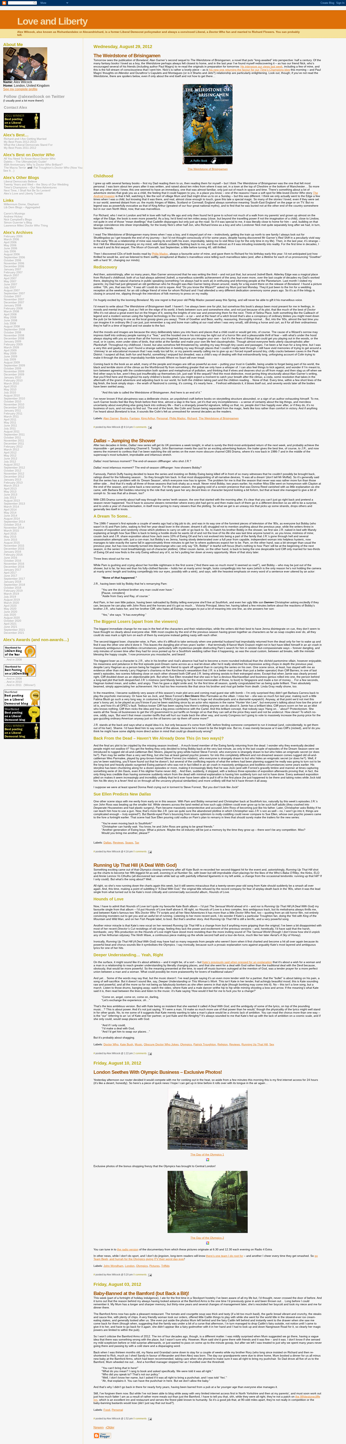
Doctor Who (111, 1044)
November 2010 (14, 404)
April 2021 (10, 623)
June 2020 (10, 611)
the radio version (127, 1249)
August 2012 (12, 464)
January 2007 (12, 269)
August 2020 (12, 617)
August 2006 (12, 254)
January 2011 (12, 410)
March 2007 (11, 275)
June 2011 (10, 425)
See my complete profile (20, 89)
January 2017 (12, 569)
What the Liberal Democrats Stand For (28, 144)
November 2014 (14, 527)
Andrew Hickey (13, 216)
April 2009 (10, 350)
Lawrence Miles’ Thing (26, 225)
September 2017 (14, 578)
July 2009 (10, 359)
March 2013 (11, 485)
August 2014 (12, 518)
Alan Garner (111, 418)
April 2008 (10, 314)
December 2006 (14, 266)
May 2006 (10, 245)
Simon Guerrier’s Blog (18, 222)
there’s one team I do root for (224, 1255)
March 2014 (11, 506)
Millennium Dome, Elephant (21, 204)
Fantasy (135, 418)
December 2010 (14, 407)
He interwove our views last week (261, 66)
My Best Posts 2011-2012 (20, 147)
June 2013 (10, 494)
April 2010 (10, 386)
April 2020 (10, 605)
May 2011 (10, 422)
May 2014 (10, 512)
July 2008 (10, 323)
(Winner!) (29, 685)
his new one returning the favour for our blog (249, 69)
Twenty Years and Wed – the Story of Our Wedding (36, 184)
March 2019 (11, 593)
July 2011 (10, 428)
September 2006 (14, 257)
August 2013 (12, 500)
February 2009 (13, 344)
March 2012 (11, 449)
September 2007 (14, 293)
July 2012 (10, 461)
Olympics (186, 1044)
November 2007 (14, 299)
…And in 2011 (13, 685)
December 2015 (14, 548)
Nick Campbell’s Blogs (18, 219)
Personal (162, 418)
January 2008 (12, 305)
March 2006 (11, 239)
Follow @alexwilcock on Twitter (34, 96)
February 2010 (13, 380)
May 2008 (10, 317)
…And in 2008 (13, 659)
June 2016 (10, 557)
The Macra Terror (15, 167)
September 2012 (14, 467)
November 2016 (14, 563)
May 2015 (10, 536)
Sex (271, 1044)
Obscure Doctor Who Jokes (161, 1044)
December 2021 (14, 632)
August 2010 (12, 395)
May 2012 (10, 455)
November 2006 (14, 263)
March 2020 (11, 602)
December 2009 (14, 374)
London (130, 1265)
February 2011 (13, 413)
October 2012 (12, 470)
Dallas (107, 842)
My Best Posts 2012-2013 (20, 141)
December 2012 (14, 476)
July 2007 (10, 287)
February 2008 (13, 308)
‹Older (110, 1427)
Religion (222, 1044)
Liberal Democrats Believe (20, 181)
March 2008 (11, 311)
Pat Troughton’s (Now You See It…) (42, 169)
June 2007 (10, 284)
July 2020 (10, 614)
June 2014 (10, 515)
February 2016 (13, 554)
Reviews (118, 842)
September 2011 (14, 434)
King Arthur (148, 418)
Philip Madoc (160, 253)
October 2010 (12, 401)
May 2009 (10, 353)
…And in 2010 (13, 681)
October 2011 (12, 437)
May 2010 (10, 389)
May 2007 (10, 281)
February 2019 (13, 590)
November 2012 (14, 473)
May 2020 (10, 608)
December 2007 (14, 302)
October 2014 (12, 524)
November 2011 (14, 440)
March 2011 (11, 416)
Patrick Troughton (204, 1044)
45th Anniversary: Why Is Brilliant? (33, 164)
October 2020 (12, 620)
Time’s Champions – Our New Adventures (30, 187)
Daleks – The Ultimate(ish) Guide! (25, 161)
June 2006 (10, 248)
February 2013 (13, 482)
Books (124, 418)
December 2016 (14, 566)
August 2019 (12, 599)
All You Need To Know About (29, 158)
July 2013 (10, 497)
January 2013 (12, 479)
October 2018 (12, 587)
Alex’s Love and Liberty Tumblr (23, 193)
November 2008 (14, 335)
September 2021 (14, 629)
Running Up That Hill (254, 1044)
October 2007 (12, 296)
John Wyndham (113, 1265)
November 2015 (14, 545)
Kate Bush (126, 1044)
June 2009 (10, 356)
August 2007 (12, 290)
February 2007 (13, 272)
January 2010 (12, 377)
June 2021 (10, 626)
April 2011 (10, 419)
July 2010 (10, 392)
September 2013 (14, 503)
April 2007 (10, 278)
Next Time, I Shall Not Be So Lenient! (27, 190)
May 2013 (10, 491)
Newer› (99, 1427)
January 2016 (12, 551)
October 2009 (12, 368)
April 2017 (10, 572)
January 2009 (12, 341)
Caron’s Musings (14, 213)
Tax (137, 842)
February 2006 (13, 236)
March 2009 (11, 347)
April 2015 (10, 533)
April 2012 (10, 452)
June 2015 (10, 539)
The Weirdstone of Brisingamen (219, 418)
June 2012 (10, 458)
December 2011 (14, 443)
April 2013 (10, 488)
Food (107, 1409)
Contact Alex (15, 107)
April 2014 (10, 509)
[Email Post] (149, 427)
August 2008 (12, 326)
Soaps (129, 842)
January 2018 (12, 581)
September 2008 (14, 329)
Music (138, 1044)
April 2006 (10, 242)
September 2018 (14, 584)
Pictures (154, 1265)
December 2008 (14, 338)
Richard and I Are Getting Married (25, 138)
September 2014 (14, 521)
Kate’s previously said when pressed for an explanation (237, 962)
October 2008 (12, 332)
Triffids (165, 1265)
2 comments (140, 1053)
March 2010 (11, 383)
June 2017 (10, 575)
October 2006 (12, 260)
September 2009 (14, 365)
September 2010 (14, 398)
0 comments (140, 427)
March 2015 (11, 530)
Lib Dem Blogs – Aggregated (22, 207)
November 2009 (14, 371)
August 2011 (12, 431)
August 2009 (12, 362)
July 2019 (10, 596)
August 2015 (12, 542)
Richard (192, 418)
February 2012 (13, 446)
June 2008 (10, 320)
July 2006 (10, 251)
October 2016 (12, 560)
